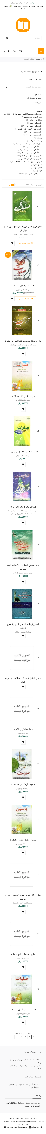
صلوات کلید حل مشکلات (23, 286)
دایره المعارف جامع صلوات (23, 954)
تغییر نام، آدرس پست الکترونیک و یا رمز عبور (24, 1084)
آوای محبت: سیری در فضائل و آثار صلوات (23, 341)
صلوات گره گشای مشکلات (23, 784)
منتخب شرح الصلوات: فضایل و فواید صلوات (23, 567)
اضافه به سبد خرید (24, 243)
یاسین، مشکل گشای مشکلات (23, 840)
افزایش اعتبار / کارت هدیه (12, 6)
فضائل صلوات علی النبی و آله (23, 507)
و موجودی (5, 184)
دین (37, 102)
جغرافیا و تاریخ (34, 98)
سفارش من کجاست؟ (29, 6)
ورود (5, 51)
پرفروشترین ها (14, 1118)
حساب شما (40, 6)
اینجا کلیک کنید (12, 1103)
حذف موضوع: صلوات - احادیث (31, 71)
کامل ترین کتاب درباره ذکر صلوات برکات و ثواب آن (23, 228)
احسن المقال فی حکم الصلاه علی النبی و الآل (23, 680)
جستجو (38, 59)
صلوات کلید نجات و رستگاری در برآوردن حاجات (23, 897)
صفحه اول (33, 1118)
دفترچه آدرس (35, 1087)
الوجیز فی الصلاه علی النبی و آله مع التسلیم (23, 626)
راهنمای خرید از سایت (32, 1106)
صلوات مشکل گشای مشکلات (23, 396)
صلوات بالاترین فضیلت (23, 729)
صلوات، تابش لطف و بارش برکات (23, 451)
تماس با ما (23, 8)
